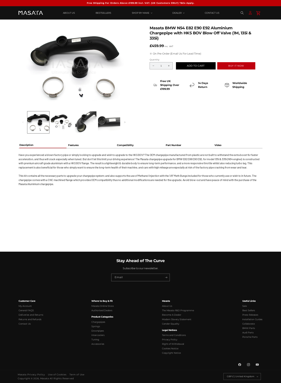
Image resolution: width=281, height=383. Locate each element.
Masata (44, 378)
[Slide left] (23, 122)
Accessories (97, 343)
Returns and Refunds (30, 319)
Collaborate (248, 323)
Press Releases (250, 314)
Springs (95, 326)
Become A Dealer (171, 314)
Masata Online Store (102, 306)
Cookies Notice (170, 348)
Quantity (155, 59)
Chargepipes (98, 321)
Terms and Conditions (174, 335)
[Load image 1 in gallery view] (38, 122)
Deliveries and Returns (31, 314)
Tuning (95, 339)
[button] (142, 12)
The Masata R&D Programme (178, 310)
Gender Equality (170, 323)
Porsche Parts (250, 336)
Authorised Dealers (101, 310)
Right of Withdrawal (173, 343)
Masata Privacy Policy (31, 374)
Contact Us (25, 323)
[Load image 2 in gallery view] (62, 122)
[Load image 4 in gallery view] (109, 122)
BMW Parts (248, 328)
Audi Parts (248, 332)
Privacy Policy (169, 339)
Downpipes (97, 330)
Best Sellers (248, 310)
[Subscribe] (166, 277)
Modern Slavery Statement (176, 319)
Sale (244, 306)
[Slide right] (124, 122)
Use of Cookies (57, 374)
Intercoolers (97, 335)
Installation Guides (252, 319)
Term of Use (76, 374)
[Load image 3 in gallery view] (85, 122)
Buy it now (236, 65)
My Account (25, 306)
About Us (167, 306)
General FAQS (26, 310)
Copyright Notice (171, 352)
